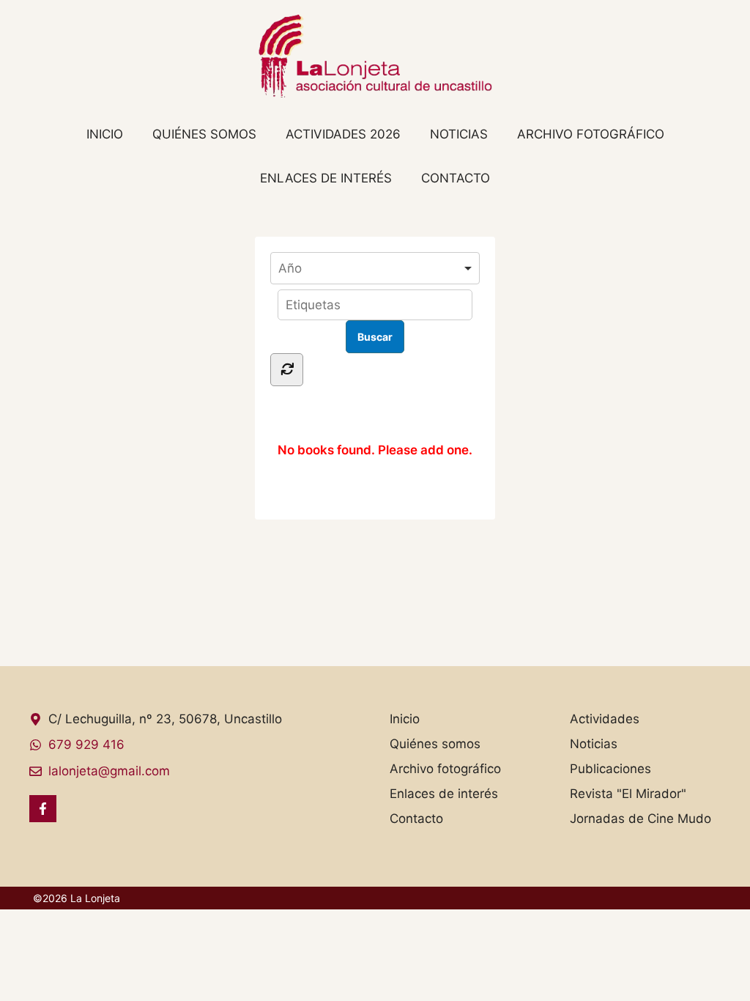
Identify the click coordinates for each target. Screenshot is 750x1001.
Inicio (104, 134)
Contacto (455, 178)
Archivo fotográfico (590, 134)
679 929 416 (86, 744)
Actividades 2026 (343, 134)
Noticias (459, 134)
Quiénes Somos (204, 134)
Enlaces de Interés (326, 178)
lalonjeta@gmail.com (109, 771)
